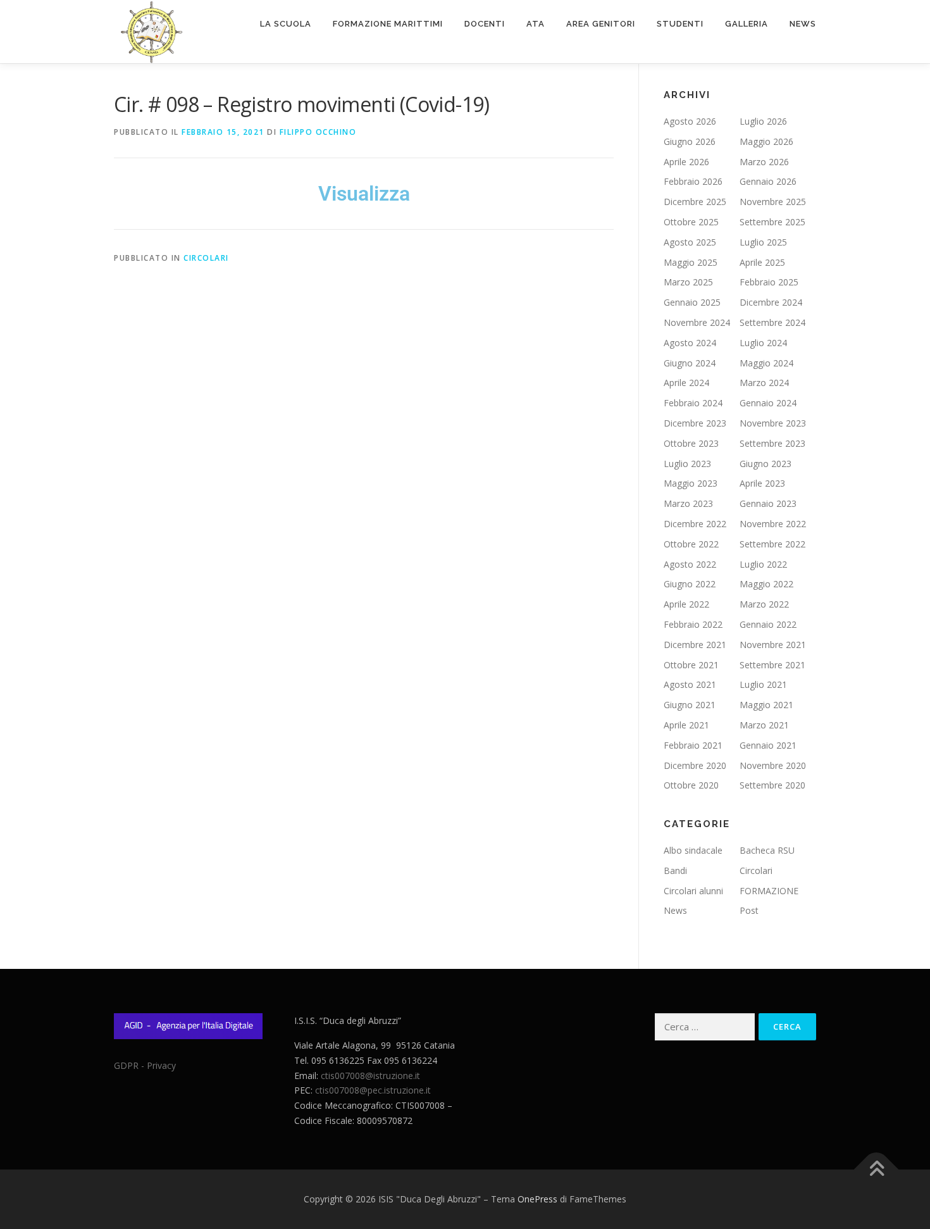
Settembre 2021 (772, 665)
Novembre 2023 (773, 423)
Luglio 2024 (763, 343)
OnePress (537, 1199)
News (803, 23)
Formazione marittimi (388, 23)
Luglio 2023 (687, 464)
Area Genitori (600, 23)
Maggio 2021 (766, 705)
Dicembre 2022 (695, 524)
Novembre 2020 (773, 765)
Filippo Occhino (318, 132)
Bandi (675, 870)
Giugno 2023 (765, 464)
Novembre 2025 (773, 202)
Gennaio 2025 (692, 302)
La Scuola (285, 23)
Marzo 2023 (688, 503)
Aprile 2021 (686, 725)
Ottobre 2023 (691, 443)
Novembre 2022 (773, 524)
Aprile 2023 (762, 483)
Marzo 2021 (764, 725)
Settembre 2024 (772, 322)
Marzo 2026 (764, 162)
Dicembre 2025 (695, 202)
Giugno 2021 (690, 705)
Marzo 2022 (764, 604)
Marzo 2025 (688, 282)
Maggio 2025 (690, 262)
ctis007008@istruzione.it (370, 1076)
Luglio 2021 (763, 684)
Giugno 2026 (690, 141)
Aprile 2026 (686, 162)
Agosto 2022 (690, 564)
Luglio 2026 (763, 121)
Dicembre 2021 (695, 645)
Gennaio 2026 (768, 181)
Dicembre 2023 (695, 423)
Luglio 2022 (763, 564)
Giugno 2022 (690, 584)
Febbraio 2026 (693, 181)
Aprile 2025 (762, 262)
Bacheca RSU (767, 850)
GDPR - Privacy (145, 1065)
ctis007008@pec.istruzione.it (373, 1090)
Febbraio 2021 (693, 745)
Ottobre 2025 (691, 222)
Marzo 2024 (764, 383)
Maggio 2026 (766, 141)
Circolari (206, 258)
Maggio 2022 (766, 584)
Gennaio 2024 (768, 403)
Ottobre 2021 (691, 665)
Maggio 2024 (766, 363)
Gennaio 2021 (768, 745)
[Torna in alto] (876, 1169)
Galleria (746, 23)
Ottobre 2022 (691, 544)
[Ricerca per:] (705, 1026)
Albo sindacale (693, 850)
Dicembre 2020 (695, 765)
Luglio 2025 (763, 242)
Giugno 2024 (690, 363)
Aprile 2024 (686, 383)
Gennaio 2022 (768, 624)
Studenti (680, 23)
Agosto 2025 (690, 242)
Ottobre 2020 (691, 785)
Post (749, 910)
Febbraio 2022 (693, 624)
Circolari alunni (693, 891)
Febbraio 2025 (769, 282)
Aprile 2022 (686, 604)
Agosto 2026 (690, 121)
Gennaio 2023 (768, 503)
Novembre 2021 (773, 645)
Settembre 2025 (772, 222)
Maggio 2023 (690, 483)
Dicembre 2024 (771, 302)
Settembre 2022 (772, 544)
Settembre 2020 (772, 785)
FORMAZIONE (769, 891)
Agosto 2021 (690, 684)
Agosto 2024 (690, 343)
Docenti (484, 23)
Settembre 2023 (772, 443)
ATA (535, 23)
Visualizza (364, 194)
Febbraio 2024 (693, 403)
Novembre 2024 (697, 322)
